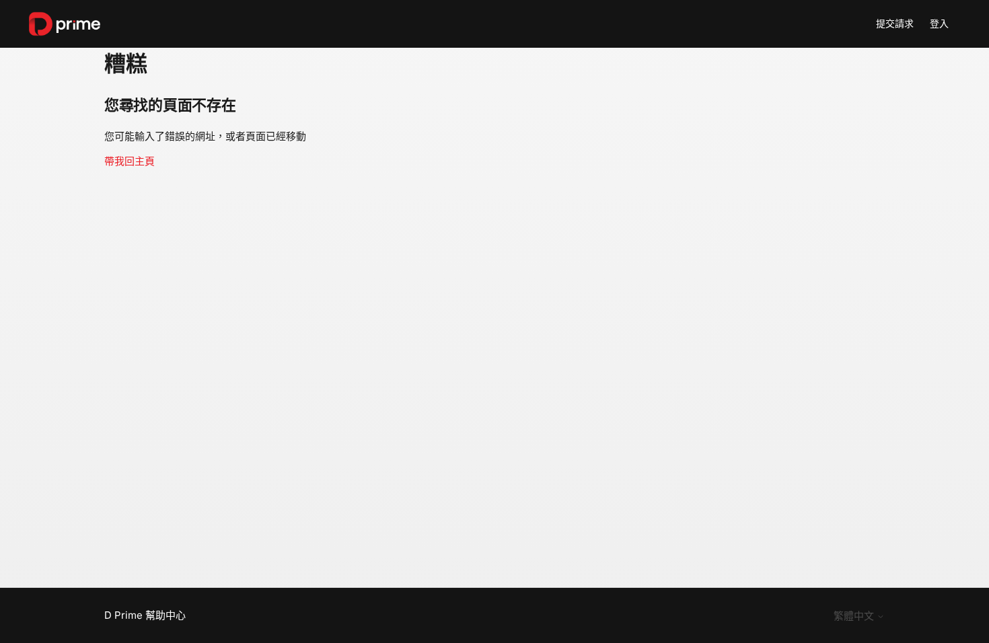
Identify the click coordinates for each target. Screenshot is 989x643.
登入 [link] (939, 23)
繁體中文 (855, 615)
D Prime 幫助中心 (145, 615)
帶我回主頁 (129, 161)
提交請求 (895, 23)
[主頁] (64, 23)
